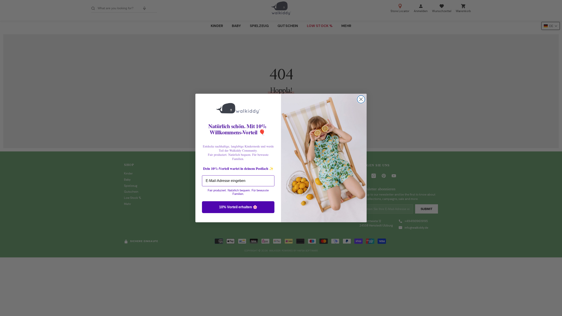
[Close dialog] (361, 99)
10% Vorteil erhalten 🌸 (238, 207)
